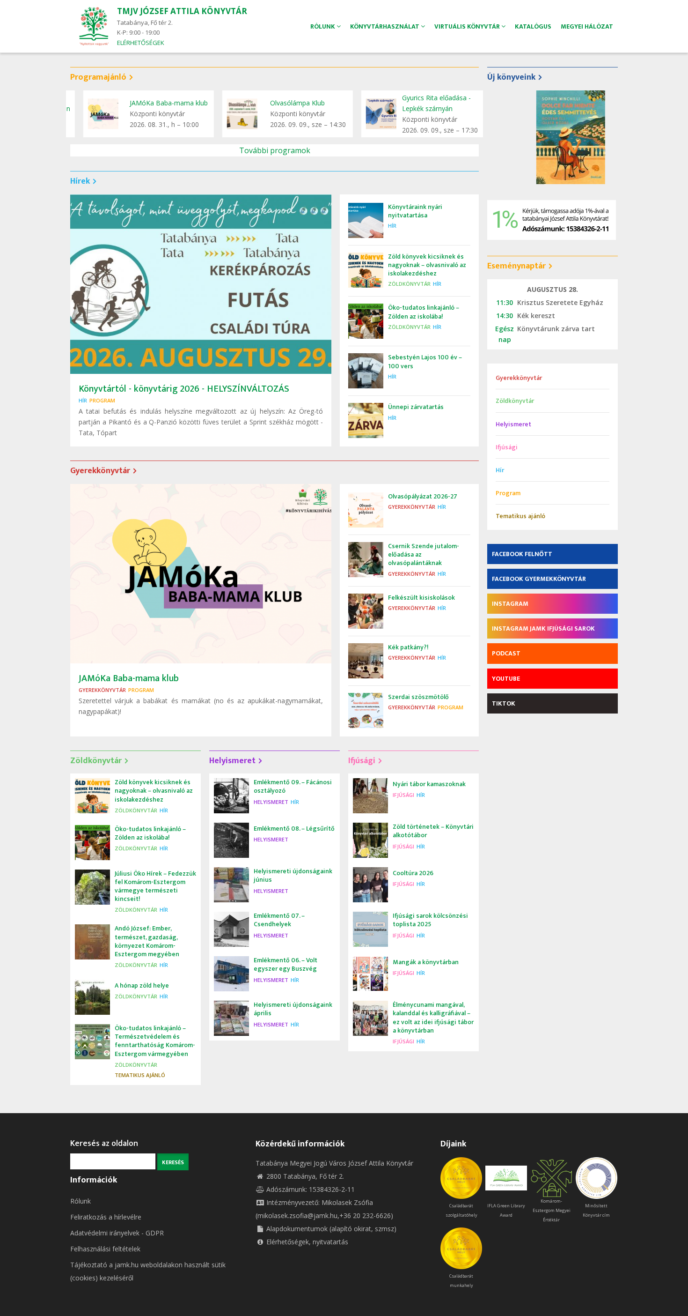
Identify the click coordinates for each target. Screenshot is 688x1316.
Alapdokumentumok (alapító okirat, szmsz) (331, 1228)
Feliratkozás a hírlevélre (105, 1216)
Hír (83, 400)
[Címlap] (93, 25)
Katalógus (533, 26)
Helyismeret (232, 761)
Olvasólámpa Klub (284, 102)
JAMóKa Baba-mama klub (156, 102)
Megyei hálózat (587, 26)
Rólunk (80, 1201)
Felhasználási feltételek (105, 1248)
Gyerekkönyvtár (100, 471)
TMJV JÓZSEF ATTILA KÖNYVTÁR (182, 11)
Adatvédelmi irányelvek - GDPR (117, 1232)
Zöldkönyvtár (409, 283)
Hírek (80, 181)
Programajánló (98, 77)
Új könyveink (511, 77)
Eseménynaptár (516, 266)
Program (102, 400)
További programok (274, 150)
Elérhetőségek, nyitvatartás (307, 1241)
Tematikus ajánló (140, 1074)
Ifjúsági (361, 761)
